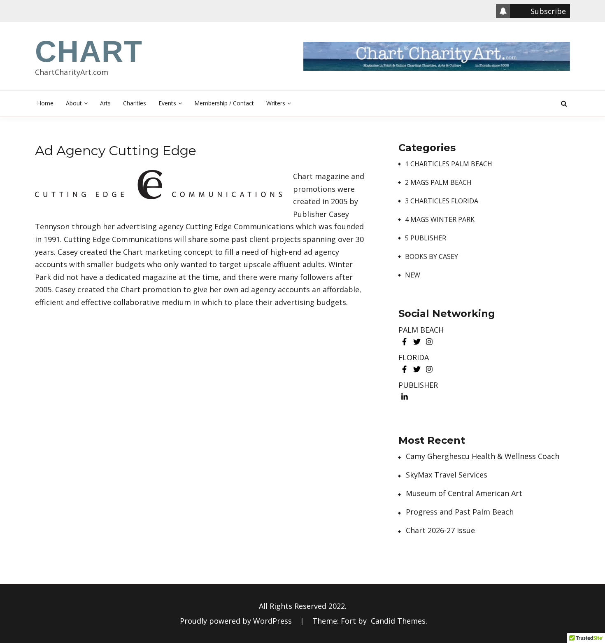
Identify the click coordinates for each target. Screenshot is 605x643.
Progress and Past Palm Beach (460, 512)
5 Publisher (425, 238)
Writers (275, 103)
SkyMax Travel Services (446, 475)
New (412, 275)
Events (167, 103)
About (74, 103)
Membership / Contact (224, 103)
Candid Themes (398, 621)
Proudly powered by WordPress (237, 621)
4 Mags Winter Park (440, 219)
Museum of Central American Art (464, 493)
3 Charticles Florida (441, 201)
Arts (105, 103)
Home (45, 103)
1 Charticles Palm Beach (448, 164)
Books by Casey (431, 256)
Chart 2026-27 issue (440, 530)
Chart (89, 51)
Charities (134, 103)
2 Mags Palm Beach (438, 182)
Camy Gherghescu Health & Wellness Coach (482, 456)
